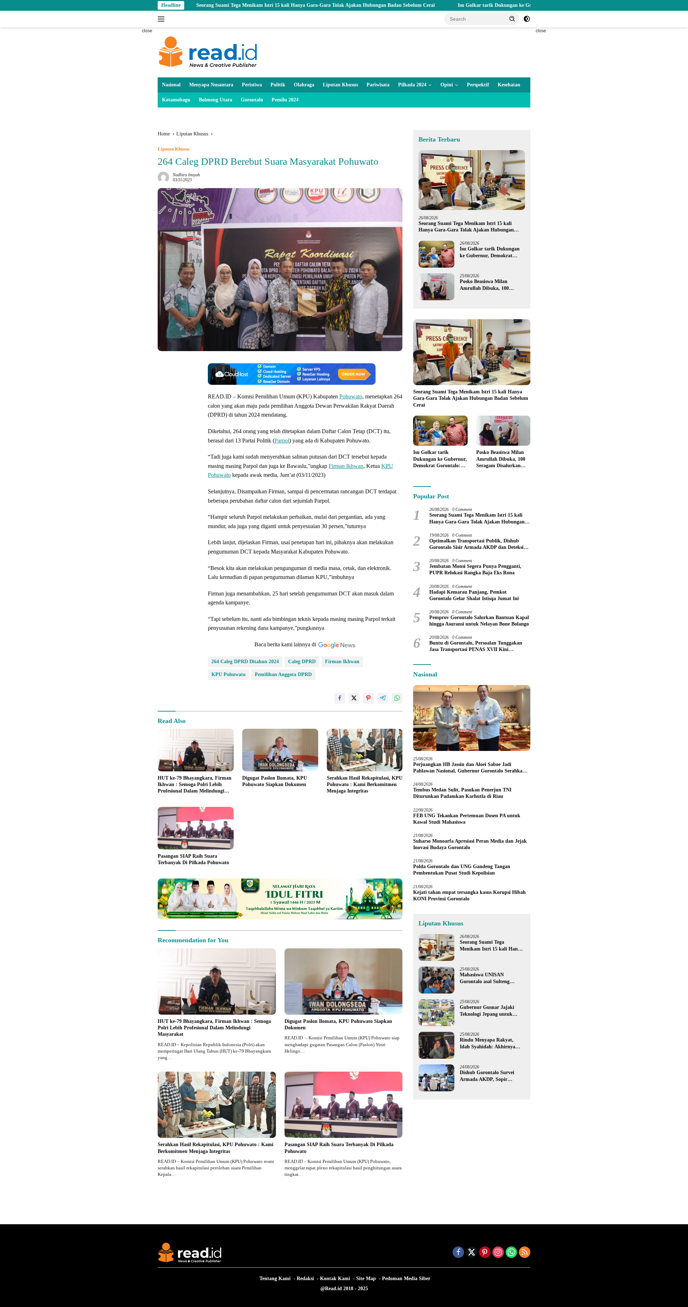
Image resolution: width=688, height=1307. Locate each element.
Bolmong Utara (215, 99)
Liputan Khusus (340, 84)
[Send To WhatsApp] (397, 698)
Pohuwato (350, 396)
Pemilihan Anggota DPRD (283, 674)
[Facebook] (458, 1252)
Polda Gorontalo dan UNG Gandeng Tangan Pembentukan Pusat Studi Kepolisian (461, 870)
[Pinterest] (485, 1252)
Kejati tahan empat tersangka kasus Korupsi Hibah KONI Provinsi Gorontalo (469, 895)
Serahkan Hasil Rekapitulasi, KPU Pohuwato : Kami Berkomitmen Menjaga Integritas (364, 784)
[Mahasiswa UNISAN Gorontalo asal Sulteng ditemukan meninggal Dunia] (436, 980)
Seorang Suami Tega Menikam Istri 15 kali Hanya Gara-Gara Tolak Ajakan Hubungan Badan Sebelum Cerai (251, 5)
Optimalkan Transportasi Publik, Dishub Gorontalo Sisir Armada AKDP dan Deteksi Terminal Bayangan (476, 544)
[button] (512, 18)
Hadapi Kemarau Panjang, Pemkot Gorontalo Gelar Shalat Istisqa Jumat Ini (474, 595)
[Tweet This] (354, 698)
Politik (278, 84)
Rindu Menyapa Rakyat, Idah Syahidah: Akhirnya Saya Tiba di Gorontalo (487, 1043)
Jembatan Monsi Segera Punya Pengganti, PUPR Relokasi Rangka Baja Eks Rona (475, 569)
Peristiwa (252, 84)
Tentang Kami (275, 1278)
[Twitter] (471, 1252)
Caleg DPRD (302, 661)
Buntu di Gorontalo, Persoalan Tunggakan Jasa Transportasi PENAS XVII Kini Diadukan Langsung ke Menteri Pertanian (475, 646)
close (147, 30)
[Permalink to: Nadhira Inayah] (163, 176)
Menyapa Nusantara (211, 84)
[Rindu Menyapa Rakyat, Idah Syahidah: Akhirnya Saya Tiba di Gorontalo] (436, 1045)
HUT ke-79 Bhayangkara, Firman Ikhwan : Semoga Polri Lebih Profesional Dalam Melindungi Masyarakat (194, 785)
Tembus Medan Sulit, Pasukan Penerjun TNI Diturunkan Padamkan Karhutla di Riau (462, 793)
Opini (446, 84)
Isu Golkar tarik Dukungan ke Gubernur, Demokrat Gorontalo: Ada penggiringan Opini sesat (496, 5)
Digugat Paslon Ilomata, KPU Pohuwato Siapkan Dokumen (274, 781)
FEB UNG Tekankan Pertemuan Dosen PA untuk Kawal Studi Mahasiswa (466, 819)
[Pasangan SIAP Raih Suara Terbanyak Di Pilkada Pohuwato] (196, 828)
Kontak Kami (335, 1278)
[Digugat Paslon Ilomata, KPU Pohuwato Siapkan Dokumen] (280, 750)
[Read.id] (208, 51)
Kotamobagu (176, 99)
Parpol (281, 440)
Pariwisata (378, 84)
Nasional (171, 84)
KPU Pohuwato (228, 674)
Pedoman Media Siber (406, 1278)
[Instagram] (498, 1252)
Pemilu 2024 (285, 99)
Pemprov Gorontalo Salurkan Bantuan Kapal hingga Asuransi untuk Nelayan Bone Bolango (479, 621)
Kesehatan (509, 84)
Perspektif (478, 84)
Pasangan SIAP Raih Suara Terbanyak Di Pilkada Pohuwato (193, 859)
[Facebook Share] (339, 698)
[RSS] (524, 1252)
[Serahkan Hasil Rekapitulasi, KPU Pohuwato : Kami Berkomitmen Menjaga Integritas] (365, 750)
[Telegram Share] (382, 698)
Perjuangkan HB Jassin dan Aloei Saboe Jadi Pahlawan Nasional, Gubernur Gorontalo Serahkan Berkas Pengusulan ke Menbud (469, 768)
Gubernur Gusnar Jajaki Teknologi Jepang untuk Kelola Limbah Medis (487, 1011)
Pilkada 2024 (412, 84)
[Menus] (162, 19)
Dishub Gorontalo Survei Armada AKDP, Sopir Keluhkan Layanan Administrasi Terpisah (487, 1076)
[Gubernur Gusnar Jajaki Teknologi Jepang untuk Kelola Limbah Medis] (436, 1012)
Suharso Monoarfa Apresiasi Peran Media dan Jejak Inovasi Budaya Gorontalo (470, 844)
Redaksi (305, 1278)
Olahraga (304, 84)
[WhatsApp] (511, 1252)
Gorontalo (252, 99)
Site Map (366, 1278)
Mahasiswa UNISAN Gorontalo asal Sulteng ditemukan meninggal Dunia (491, 978)
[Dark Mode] (526, 19)
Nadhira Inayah (186, 174)
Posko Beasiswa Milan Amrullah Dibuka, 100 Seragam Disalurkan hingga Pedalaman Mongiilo (490, 285)
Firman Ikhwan (346, 466)
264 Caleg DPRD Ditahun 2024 (245, 661)
